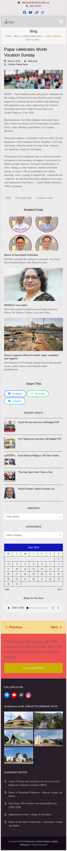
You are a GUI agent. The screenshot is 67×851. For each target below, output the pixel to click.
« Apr (6, 589)
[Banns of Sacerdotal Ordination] (33, 233)
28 (50, 579)
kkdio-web (32, 61)
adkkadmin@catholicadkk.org (35, 2)
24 (17, 579)
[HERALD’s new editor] (33, 284)
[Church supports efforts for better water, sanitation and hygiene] (33, 334)
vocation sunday (45, 198)
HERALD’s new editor (15, 305)
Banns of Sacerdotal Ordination (21, 254)
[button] (61, 21)
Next (54, 627)
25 (25, 579)
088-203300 (35, 6)
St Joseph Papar (23, 198)
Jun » (60, 589)
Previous (14, 627)
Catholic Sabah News (18, 64)
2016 (8, 198)
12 (33, 569)
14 (50, 569)
